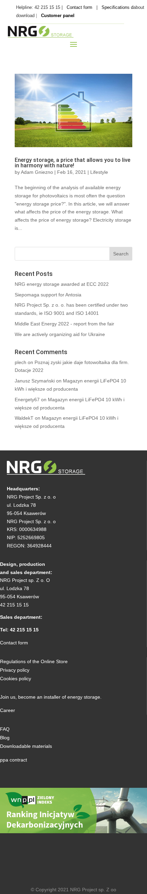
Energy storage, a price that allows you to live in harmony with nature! (72, 163)
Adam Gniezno (37, 172)
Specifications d (117, 7)
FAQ (5, 729)
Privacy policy (14, 670)
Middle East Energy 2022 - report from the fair (64, 323)
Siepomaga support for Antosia (48, 294)
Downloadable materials (26, 746)
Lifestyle (99, 172)
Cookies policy (15, 678)
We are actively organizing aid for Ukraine (60, 334)
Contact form (79, 7)
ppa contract (13, 760)
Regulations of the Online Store (34, 661)
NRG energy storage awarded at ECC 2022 (62, 284)
